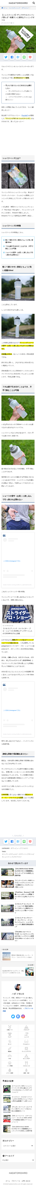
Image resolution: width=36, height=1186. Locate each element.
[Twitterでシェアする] (5, 57)
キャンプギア (26, 1058)
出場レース (10, 1029)
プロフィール (16, 1181)
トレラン (6, 854)
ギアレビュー (15, 848)
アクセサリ (24, 848)
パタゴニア (26, 1029)
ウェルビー (25, 115)
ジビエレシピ (26, 1066)
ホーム (8, 1181)
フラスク (19, 857)
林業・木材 (26, 1073)
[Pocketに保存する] (30, 57)
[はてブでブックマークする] (18, 57)
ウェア (9, 1037)
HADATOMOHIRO (18, 3)
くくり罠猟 (10, 1066)
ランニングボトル (27, 854)
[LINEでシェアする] (24, 57)
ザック (9, 1044)
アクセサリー (26, 1044)
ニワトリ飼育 (9, 1073)
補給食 (9, 1051)
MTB (10, 1058)
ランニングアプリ (26, 1051)
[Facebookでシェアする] (12, 57)
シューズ (26, 1037)
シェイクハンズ (8, 857)
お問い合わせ (26, 1181)
